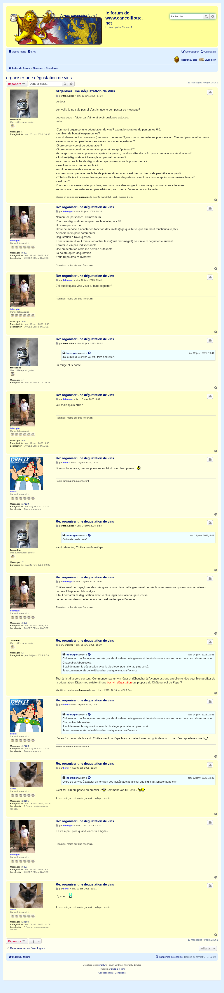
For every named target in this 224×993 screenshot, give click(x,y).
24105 (25, 801)
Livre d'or (210, 59)
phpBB (101, 965)
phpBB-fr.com (118, 969)
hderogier (15, 240)
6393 (25, 253)
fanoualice (15, 119)
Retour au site (189, 59)
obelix (13, 491)
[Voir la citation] (89, 353)
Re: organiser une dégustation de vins (85, 207)
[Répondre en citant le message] (210, 92)
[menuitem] (31, 51)
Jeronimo (15, 640)
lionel (13, 788)
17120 (25, 504)
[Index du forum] (56, 26)
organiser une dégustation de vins (39, 77)
